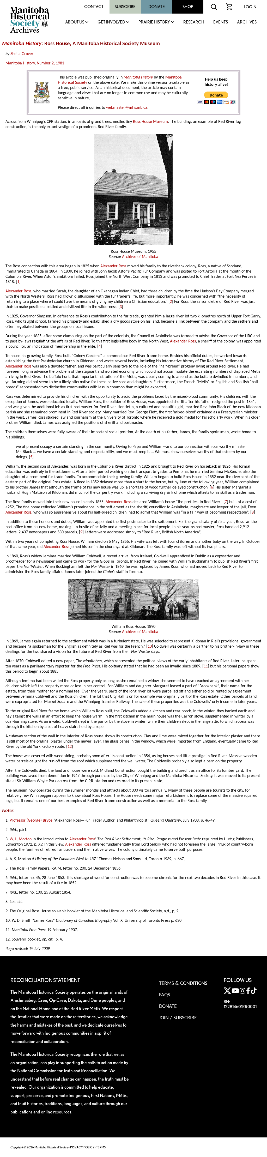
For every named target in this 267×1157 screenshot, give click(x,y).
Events (220, 22)
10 (150, 646)
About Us (74, 22)
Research (193, 22)
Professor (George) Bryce (31, 820)
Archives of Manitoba (140, 257)
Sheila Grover (21, 54)
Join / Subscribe (178, 1018)
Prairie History (154, 22)
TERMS (101, 1147)
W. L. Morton (21, 839)
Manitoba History (20, 63)
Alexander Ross (113, 266)
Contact (94, 6)
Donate (156, 6)
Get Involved (111, 22)
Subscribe (125, 6)
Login (250, 6)
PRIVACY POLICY (82, 1147)
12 (70, 747)
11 (206, 666)
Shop (188, 6)
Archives (247, 22)
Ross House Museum (150, 122)
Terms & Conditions (183, 983)
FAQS (164, 995)
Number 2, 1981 (50, 63)
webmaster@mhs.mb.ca (126, 108)
